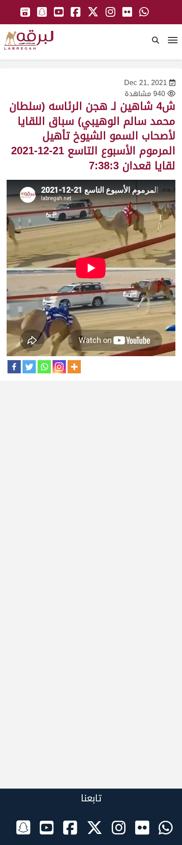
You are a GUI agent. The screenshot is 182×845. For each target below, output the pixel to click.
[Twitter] (29, 366)
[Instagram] (59, 366)
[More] (74, 366)
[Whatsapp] (44, 366)
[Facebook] (14, 366)
